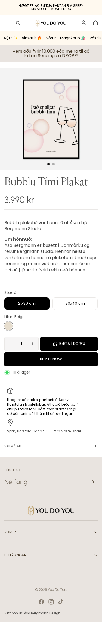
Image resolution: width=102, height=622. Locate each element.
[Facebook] (41, 601)
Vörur (51, 38)
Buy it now (51, 359)
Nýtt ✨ (11, 38)
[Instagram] (51, 601)
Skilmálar (12, 446)
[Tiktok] (60, 601)
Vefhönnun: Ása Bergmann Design (32, 613)
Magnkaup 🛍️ (73, 38)
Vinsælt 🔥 (32, 38)
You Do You (57, 589)
